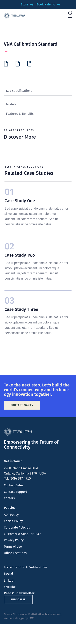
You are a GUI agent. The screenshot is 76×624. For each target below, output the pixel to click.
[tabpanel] (38, 97)
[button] (70, 17)
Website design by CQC (19, 618)
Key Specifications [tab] (19, 91)
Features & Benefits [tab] (20, 113)
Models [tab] (11, 104)
